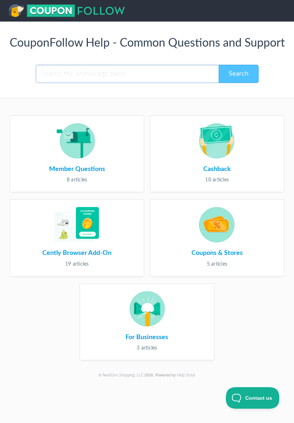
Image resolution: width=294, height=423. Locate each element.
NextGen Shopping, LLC (123, 375)
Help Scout (186, 375)
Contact (280, 12)
